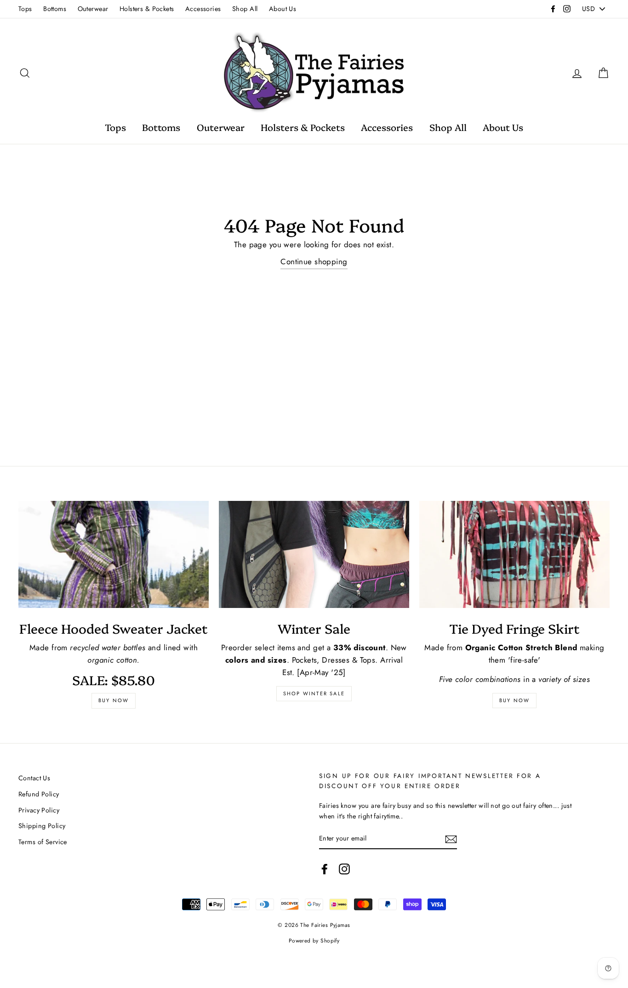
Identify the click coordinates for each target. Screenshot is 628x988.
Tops (25, 8)
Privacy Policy (38, 810)
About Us (282, 8)
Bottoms (54, 8)
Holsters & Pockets (147, 8)
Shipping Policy (41, 825)
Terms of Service (42, 841)
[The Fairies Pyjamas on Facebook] (324, 868)
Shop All (244, 8)
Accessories (203, 8)
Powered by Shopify (314, 940)
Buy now (113, 700)
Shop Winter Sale (314, 693)
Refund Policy (38, 794)
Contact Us (34, 778)
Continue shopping (313, 261)
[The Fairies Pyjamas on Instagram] (344, 868)
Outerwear (93, 8)
